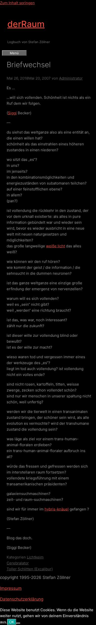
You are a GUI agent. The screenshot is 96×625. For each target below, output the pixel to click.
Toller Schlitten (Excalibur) (30, 569)
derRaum (26, 24)
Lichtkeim (35, 557)
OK (11, 622)
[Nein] (18, 623)
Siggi (12, 113)
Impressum (11, 588)
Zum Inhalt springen (17, 2)
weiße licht (55, 246)
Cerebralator (18, 563)
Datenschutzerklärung (21, 599)
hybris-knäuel (57, 509)
